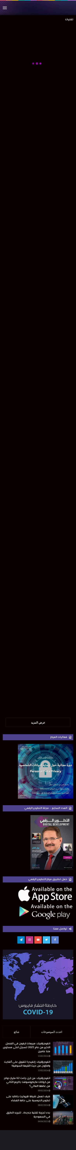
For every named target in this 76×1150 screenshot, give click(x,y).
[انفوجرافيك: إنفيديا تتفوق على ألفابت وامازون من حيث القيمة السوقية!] (63, 1067)
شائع (16, 1031)
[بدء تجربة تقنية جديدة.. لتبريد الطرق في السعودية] (63, 1117)
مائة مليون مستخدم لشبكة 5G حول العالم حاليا (39, 568)
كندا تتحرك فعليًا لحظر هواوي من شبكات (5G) (40, 513)
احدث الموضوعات (51, 1031)
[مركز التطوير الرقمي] (38, 7)
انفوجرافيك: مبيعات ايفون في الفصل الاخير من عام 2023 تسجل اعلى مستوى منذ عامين (26, 1047)
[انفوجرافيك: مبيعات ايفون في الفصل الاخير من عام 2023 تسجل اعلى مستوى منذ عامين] (63, 1048)
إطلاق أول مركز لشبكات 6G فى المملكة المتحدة (39, 349)
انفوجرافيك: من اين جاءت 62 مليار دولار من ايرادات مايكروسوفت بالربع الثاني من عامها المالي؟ (27, 1082)
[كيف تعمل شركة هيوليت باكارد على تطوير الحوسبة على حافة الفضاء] (63, 1101)
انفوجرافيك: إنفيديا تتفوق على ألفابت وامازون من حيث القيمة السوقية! (27, 1064)
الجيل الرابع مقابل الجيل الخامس (48, 622)
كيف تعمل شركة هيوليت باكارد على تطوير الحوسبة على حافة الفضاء (28, 1098)
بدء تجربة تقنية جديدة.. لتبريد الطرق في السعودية (28, 1115)
